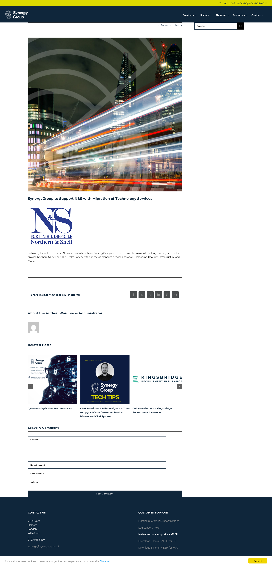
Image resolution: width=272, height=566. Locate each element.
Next (176, 25)
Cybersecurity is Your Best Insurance (50, 408)
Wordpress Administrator (81, 313)
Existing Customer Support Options (158, 520)
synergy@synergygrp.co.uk (252, 3)
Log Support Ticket (149, 527)
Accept (258, 561)
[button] (30, 386)
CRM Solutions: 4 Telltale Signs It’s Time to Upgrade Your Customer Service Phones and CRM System (105, 412)
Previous (166, 25)
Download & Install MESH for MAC (158, 547)
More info (105, 561)
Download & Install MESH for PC (157, 541)
